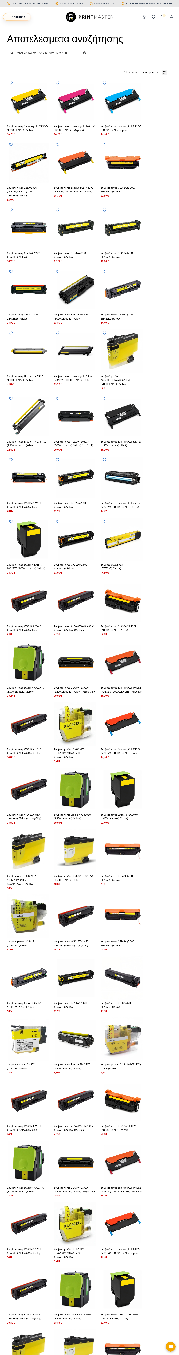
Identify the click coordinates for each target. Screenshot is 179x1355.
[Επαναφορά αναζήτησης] (85, 53)
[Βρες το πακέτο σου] (144, 17)
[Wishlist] (153, 17)
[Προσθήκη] (43, 117)
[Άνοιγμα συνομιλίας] (171, 1347)
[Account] (172, 17)
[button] (150, 72)
